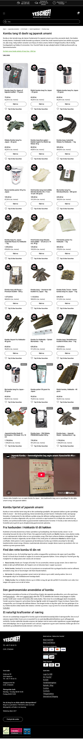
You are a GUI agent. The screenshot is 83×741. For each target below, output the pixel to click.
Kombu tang (45, 29)
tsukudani (6, 608)
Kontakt (45, 680)
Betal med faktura (49, 642)
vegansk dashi (28, 596)
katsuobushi (10, 596)
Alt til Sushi (24, 29)
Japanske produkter (13, 29)
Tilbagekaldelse (48, 694)
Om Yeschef (47, 677)
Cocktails (46, 691)
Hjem (4, 29)
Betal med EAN (48, 640)
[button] (78, 13)
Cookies (46, 688)
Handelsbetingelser (49, 683)
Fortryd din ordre (13, 719)
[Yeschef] (41, 13)
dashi (42, 594)
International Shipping (50, 696)
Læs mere (6, 55)
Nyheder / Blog (48, 685)
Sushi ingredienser (35, 29)
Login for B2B (47, 674)
